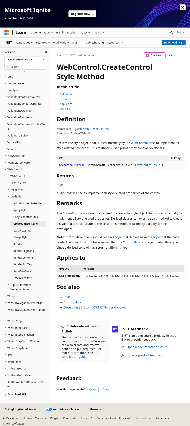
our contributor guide (80, 355)
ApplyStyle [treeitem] (19, 210)
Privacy (85, 418)
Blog (53, 418)
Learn (60, 55)
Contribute (69, 418)
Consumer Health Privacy (112, 418)
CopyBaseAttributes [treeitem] (25, 217)
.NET (72, 55)
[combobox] (25, 59)
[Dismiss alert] (183, 7)
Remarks (65, 99)
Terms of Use (143, 418)
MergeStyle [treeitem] (20, 237)
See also (65, 108)
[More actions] (181, 55)
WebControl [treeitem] (17, 176)
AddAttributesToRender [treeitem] (28, 203)
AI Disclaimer (11, 418)
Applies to (66, 104)
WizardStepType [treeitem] (17, 348)
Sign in (181, 32)
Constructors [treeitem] (18, 183)
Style (60, 185)
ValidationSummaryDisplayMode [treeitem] (26, 126)
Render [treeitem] (17, 244)
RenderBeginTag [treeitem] (23, 251)
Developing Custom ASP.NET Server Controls (95, 307)
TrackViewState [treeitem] (22, 278)
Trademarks (163, 418)
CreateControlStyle (76, 213)
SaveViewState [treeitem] (22, 271)
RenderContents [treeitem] (23, 257)
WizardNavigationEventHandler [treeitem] (26, 312)
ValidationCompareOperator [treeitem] (24, 103)
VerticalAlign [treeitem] (15, 142)
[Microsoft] (6, 32)
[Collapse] (46, 52)
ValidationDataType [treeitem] (19, 110)
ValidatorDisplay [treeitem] (17, 135)
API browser (86, 55)
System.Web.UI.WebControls (91, 129)
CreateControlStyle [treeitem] (25, 223)
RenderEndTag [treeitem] (22, 264)
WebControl (139, 143)
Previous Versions (35, 418)
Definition (66, 94)
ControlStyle (131, 242)
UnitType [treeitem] (13, 90)
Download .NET (174, 42)
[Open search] (171, 32)
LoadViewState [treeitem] (22, 230)
